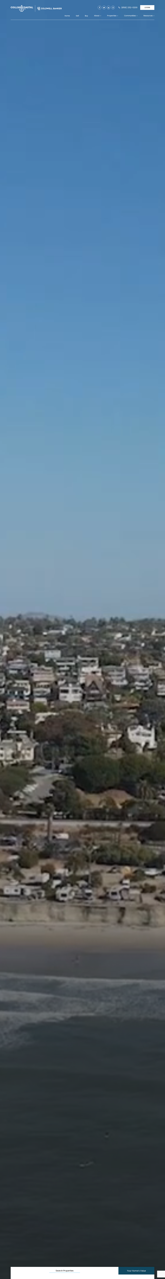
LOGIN (147, 7)
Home (67, 15)
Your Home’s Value (136, 1270)
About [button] (96, 15)
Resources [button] (148, 15)
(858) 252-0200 (129, 8)
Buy (86, 15)
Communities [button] (130, 15)
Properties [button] (111, 15)
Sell (77, 15)
